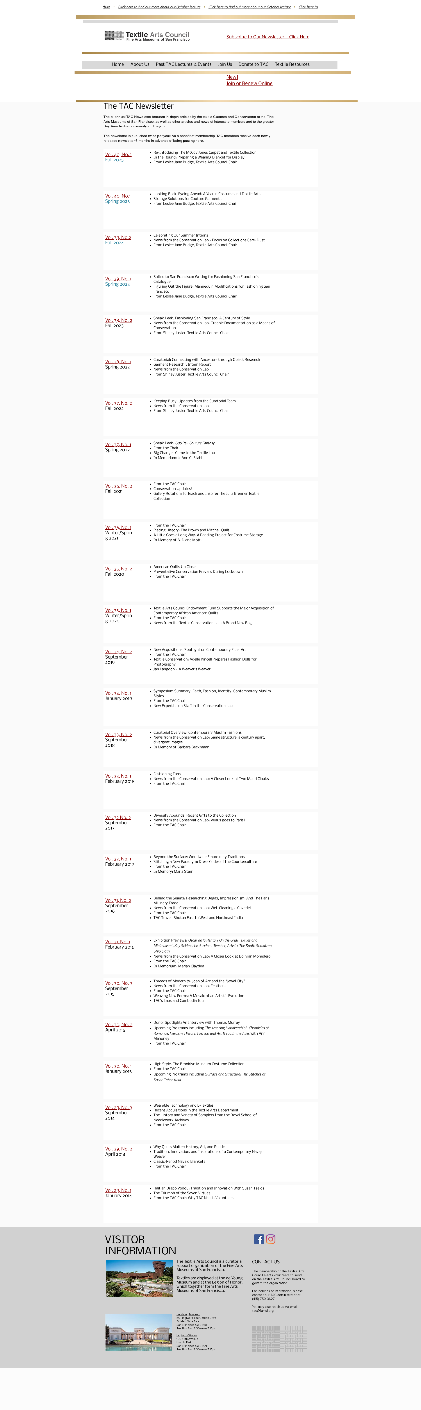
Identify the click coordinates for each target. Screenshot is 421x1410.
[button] (140, 64)
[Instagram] (270, 1239)
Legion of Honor (187, 1335)
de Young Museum (188, 1314)
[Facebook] (259, 1239)
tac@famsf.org (263, 1311)
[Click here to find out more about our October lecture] (210, 7)
